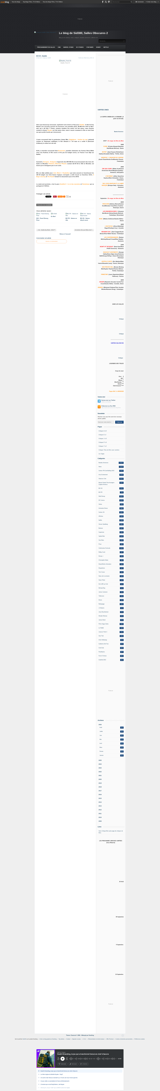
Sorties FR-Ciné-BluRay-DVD (106, 470)
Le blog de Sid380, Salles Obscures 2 (83, 33)
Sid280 (24, 1039)
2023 (100, 768)
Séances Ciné (102, 478)
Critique (121, 319)
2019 (100, 783)
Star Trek (101, 636)
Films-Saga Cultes (104, 624)
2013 (100, 806)
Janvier (101, 755)
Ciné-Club (101, 648)
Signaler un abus (76, 1039)
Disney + (101, 556)
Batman (101, 528)
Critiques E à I (102, 434)
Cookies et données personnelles (124, 1039)
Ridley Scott (102, 552)
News (100, 466)
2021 (100, 775)
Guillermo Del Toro (104, 644)
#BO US (92, 57)
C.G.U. (84, 1039)
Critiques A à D (103, 431)
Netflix (100, 520)
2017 (100, 790)
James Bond (102, 620)
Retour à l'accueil (65, 234)
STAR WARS (89, 47)
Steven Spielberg (103, 524)
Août (101, 727)
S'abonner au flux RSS (108, 406)
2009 (100, 821)
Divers (100, 600)
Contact (68, 1039)
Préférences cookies (139, 1039)
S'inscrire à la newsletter (44, 205)
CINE (59, 47)
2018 (100, 787)
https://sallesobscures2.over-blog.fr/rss (111, 407)
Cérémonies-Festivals (104, 548)
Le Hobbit (101, 628)
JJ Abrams (101, 608)
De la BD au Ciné (103, 584)
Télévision (101, 596)
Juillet (101, 731)
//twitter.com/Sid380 (106, 402)
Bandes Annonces (103, 462)
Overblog (91, 1035)
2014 (100, 802)
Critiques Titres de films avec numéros (109, 450)
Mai (100, 739)
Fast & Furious (103, 655)
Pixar (100, 544)
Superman (101, 532)
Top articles (61, 1039)
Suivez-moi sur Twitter (108, 400)
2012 (100, 809)
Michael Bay (102, 588)
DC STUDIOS (80, 47)
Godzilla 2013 (102, 659)
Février (101, 751)
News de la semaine (104, 576)
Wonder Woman (103, 616)
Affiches (101, 516)
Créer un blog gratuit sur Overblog (48, 1039)
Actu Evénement (103, 474)
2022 (100, 771)
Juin (101, 735)
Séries (100, 504)
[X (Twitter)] (106, 2)
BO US (100, 488)
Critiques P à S (103, 442)
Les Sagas (101, 453)
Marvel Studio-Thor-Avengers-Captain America (107, 483)
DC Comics (102, 500)
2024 (100, 764)
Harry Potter (102, 580)
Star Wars (101, 540)
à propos (84, 1064)
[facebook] (103, 2)
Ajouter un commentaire (52, 241)
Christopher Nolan (103, 560)
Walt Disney (102, 496)
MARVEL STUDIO (68, 47)
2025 (100, 760)
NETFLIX (106, 47)
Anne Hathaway (103, 640)
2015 (100, 798)
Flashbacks (102, 652)
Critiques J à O (103, 438)
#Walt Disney (87, 57)
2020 (100, 779)
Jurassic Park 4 (103, 632)
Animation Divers (103, 508)
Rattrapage (101, 604)
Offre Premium (110, 1039)
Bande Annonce (118, 131)
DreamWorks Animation (105, 564)
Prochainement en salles (46, 47)
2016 (100, 794)
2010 (100, 817)
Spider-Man (102, 536)
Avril (101, 743)
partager (74, 1064)
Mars (101, 747)
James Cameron (103, 592)
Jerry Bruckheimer (103, 612)
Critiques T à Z (103, 446)
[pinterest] (109, 2)
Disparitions (102, 568)
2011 (100, 813)
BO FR (100, 492)
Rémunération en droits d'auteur (96, 1039)
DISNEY (98, 47)
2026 (100, 724)
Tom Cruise (102, 572)
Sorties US (101, 512)
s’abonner (63, 1064)
